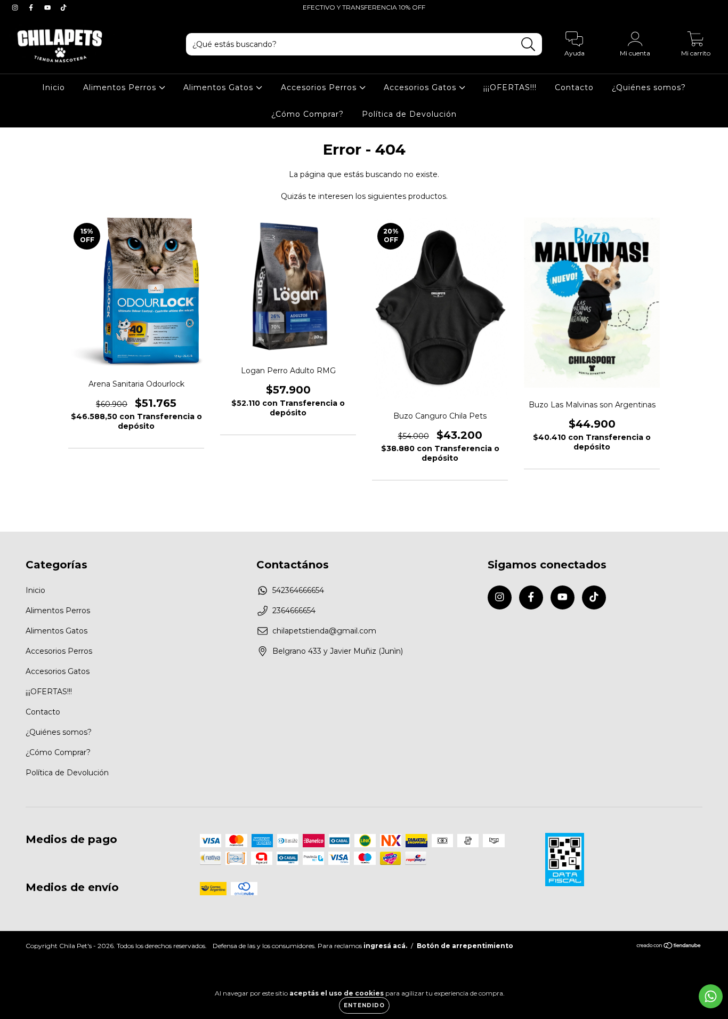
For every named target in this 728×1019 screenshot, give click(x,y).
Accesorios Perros (320, 87)
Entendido (364, 1005)
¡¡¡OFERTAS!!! (510, 87)
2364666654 (294, 610)
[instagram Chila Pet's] (16, 7)
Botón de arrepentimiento (465, 946)
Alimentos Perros (121, 87)
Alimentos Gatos (219, 87)
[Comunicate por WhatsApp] (711, 996)
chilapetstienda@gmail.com (324, 631)
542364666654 (298, 590)
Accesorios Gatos (421, 87)
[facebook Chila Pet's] (32, 7)
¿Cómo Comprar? (307, 114)
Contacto (574, 87)
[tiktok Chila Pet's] (63, 7)
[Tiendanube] (669, 947)
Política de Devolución (409, 114)
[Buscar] (528, 44)
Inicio (53, 87)
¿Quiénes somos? (649, 87)
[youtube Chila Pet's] (48, 7)
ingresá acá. (385, 946)
